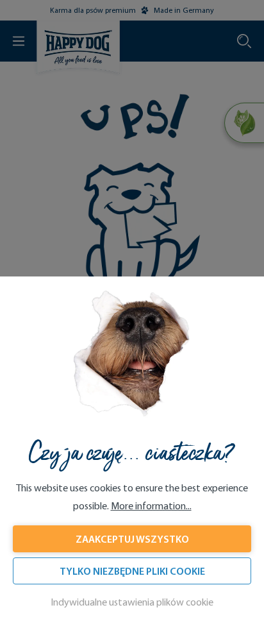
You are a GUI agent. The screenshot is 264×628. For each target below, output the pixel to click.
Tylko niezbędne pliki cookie (132, 570)
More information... (151, 506)
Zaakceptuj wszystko (132, 538)
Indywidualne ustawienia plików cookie (132, 602)
